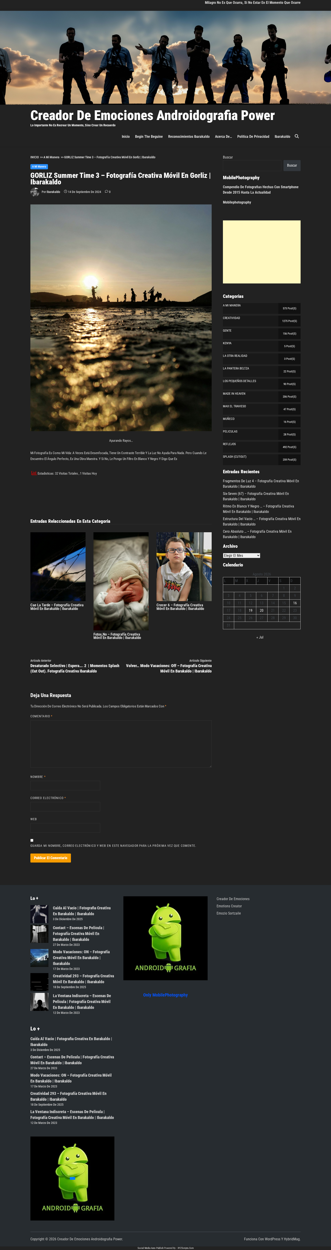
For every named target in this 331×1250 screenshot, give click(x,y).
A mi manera (39, 166)
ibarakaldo (282, 136)
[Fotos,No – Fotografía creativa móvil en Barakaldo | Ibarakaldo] (121, 581)
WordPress (272, 1239)
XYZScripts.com (186, 1248)
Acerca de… (223, 136)
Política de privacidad (253, 136)
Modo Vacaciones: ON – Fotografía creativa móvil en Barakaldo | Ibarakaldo (81, 957)
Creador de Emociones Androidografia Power (152, 115)
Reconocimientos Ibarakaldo (189, 136)
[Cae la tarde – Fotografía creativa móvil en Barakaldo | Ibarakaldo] (58, 566)
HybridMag (292, 1239)
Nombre (38, 777)
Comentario (41, 716)
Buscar (228, 157)
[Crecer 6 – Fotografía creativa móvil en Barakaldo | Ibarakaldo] (184, 566)
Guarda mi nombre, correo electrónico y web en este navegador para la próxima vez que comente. (113, 845)
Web (33, 819)
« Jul (259, 637)
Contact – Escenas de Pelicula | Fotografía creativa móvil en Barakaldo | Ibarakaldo (78, 933)
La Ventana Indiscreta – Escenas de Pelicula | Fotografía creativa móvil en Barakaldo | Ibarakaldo (82, 1001)
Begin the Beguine (149, 136)
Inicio (126, 136)
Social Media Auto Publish (150, 1248)
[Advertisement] (262, 251)
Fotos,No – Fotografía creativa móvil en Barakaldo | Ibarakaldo (117, 636)
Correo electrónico (48, 798)
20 (261, 610)
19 (250, 610)
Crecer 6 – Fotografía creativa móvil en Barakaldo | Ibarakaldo (180, 607)
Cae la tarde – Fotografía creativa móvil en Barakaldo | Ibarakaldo (57, 607)
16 (295, 603)
